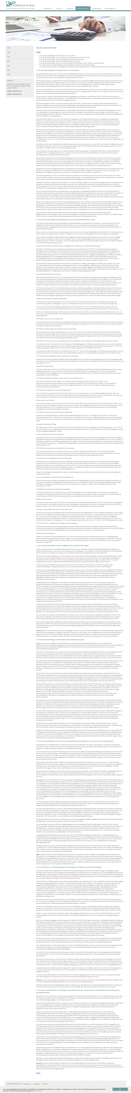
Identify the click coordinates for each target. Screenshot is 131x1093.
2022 (8, 65)
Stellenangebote (110, 8)
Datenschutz (27, 1084)
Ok (120, 1089)
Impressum (36, 1084)
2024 (8, 57)
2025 (8, 52)
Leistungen (70, 8)
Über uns (59, 8)
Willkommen (48, 8)
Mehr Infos (38, 1091)
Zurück (38, 1073)
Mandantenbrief (83, 8)
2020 (8, 74)
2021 (8, 70)
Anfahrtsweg (96, 8)
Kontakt (45, 1084)
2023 (8, 61)
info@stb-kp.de (17, 91)
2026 (8, 48)
